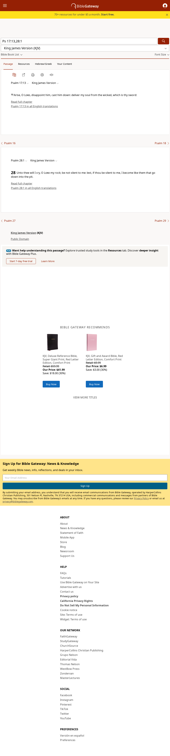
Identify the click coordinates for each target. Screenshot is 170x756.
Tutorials (65, 578)
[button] (165, 5)
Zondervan (67, 673)
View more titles (85, 397)
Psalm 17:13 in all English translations (34, 106)
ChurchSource (69, 646)
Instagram (66, 700)
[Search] (163, 41)
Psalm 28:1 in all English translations (33, 188)
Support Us (67, 556)
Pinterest (66, 704)
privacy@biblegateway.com (18, 501)
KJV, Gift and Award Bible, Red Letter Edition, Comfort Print (104, 357)
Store (63, 542)
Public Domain (20, 239)
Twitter (64, 713)
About (64, 523)
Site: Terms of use (71, 614)
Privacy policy (69, 596)
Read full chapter (21, 102)
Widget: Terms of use (73, 619)
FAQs (63, 573)
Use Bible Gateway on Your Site (79, 582)
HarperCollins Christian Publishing (81, 650)
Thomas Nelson (70, 664)
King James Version (23, 233)
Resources (24, 63)
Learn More (47, 261)
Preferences (67, 740)
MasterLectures (70, 678)
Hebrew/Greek (43, 63)
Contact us (67, 591)
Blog (63, 547)
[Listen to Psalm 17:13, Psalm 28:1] (51, 74)
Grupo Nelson (69, 655)
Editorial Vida (68, 659)
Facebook (66, 695)
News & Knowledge (72, 528)
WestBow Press (70, 669)
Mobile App (67, 537)
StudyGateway (69, 641)
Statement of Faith (71, 533)
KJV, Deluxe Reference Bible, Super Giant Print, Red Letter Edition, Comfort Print (61, 359)
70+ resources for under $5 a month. (84, 14)
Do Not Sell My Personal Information (84, 605)
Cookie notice (68, 610)
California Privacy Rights (76, 601)
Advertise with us (71, 587)
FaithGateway (68, 636)
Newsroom (67, 551)
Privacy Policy (141, 498)
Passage (8, 63)
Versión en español (72, 735)
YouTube (65, 718)
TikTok (64, 709)
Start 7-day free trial (21, 261)
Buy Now (51, 384)
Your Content (64, 63)
